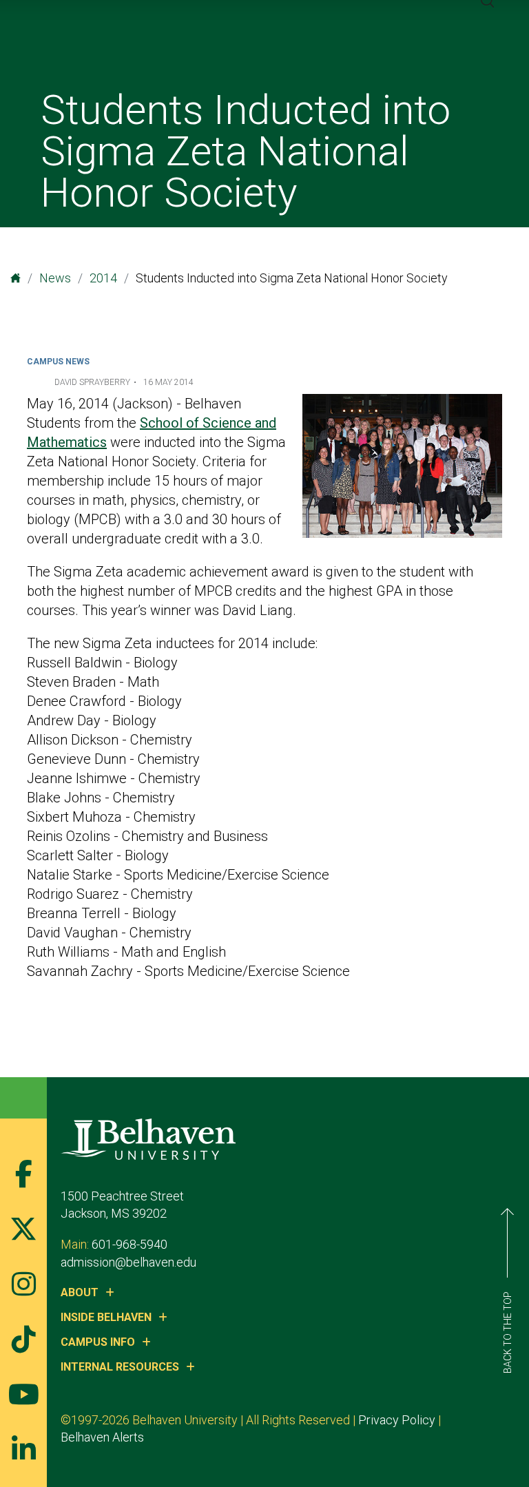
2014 (103, 278)
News (55, 278)
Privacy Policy (396, 1420)
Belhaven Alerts (102, 1437)
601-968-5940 (129, 1244)
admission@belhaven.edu (128, 1262)
